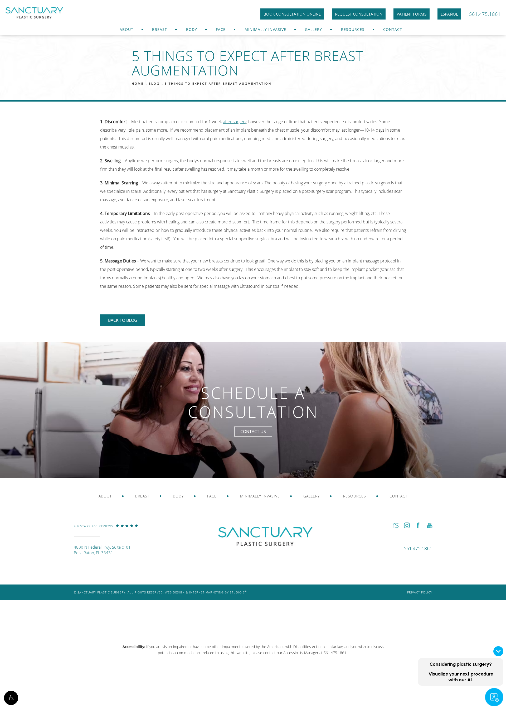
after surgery (234, 121)
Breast (159, 29)
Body (191, 29)
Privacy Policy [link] (419, 592)
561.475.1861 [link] (485, 14)
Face (221, 29)
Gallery (313, 29)
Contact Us (253, 431)
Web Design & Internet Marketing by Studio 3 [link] (206, 592)
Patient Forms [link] (411, 14)
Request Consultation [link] (358, 14)
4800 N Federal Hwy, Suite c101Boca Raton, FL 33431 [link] (102, 549)
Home (138, 83)
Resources (352, 29)
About (126, 29)
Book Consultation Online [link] (292, 14)
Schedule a (253, 402)
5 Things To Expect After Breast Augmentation (218, 83)
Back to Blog (122, 320)
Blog (154, 83)
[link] (106, 530)
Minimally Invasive (265, 29)
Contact (392, 29)
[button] (11, 698)
